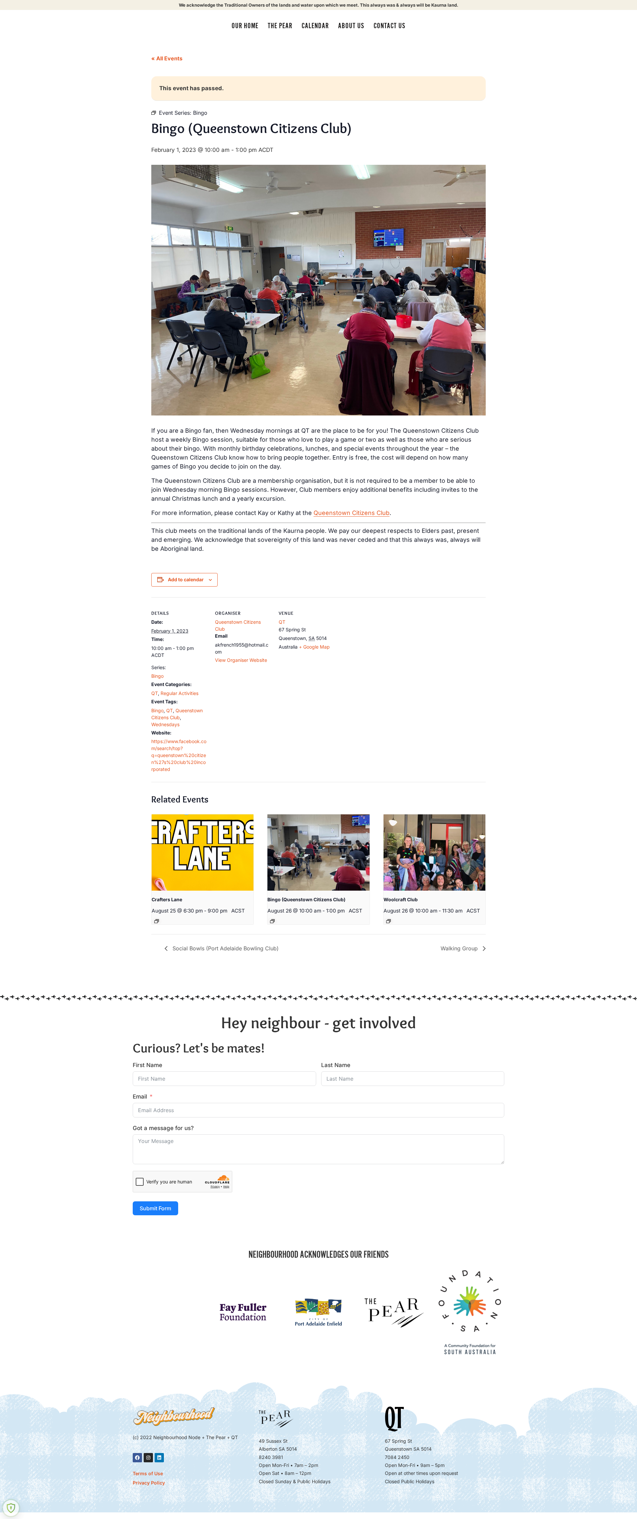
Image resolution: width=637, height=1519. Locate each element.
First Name (147, 1065)
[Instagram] (148, 1457)
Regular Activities (179, 693)
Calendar (315, 26)
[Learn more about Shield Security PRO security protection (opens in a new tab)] (11, 1508)
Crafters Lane (167, 899)
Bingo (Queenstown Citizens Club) (306, 899)
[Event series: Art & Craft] (156, 921)
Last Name (335, 1065)
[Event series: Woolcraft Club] (388, 921)
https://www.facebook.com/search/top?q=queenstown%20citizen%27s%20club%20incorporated (178, 755)
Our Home (245, 26)
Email (140, 1096)
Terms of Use (148, 1473)
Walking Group (460, 948)
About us (351, 26)
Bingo (157, 676)
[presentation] (202, 852)
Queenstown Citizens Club (351, 512)
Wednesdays (165, 724)
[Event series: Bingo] (272, 921)
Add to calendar (186, 579)
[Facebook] (137, 1457)
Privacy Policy (149, 1483)
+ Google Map (314, 647)
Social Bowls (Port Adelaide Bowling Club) (225, 948)
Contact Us (389, 26)
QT (154, 693)
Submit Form (155, 1208)
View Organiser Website (241, 660)
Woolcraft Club (401, 899)
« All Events (166, 58)
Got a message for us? (163, 1128)
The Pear (280, 26)
